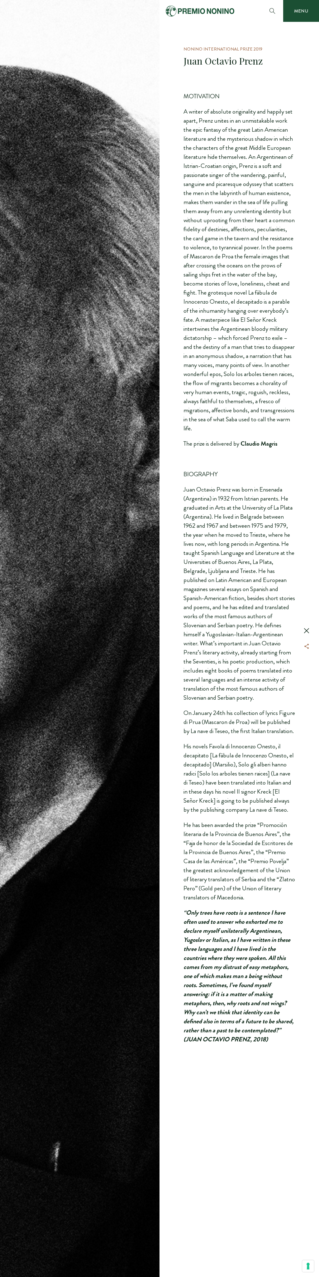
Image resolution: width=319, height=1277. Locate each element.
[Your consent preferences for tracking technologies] (308, 1266)
